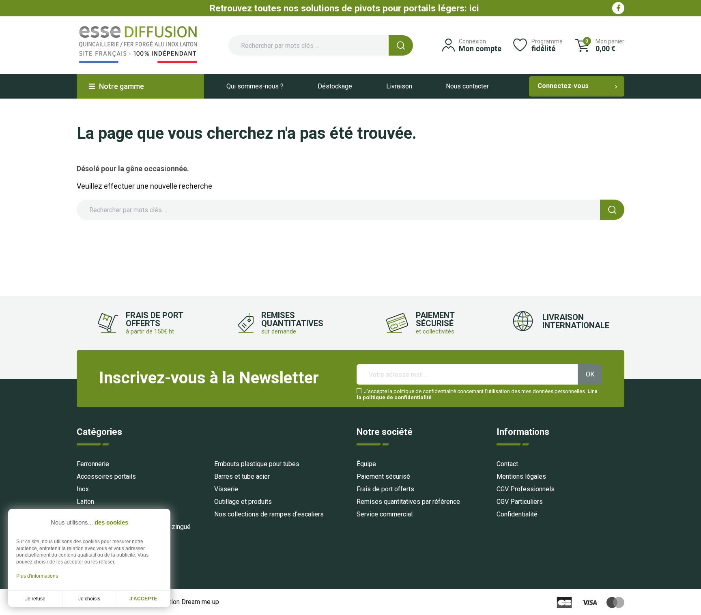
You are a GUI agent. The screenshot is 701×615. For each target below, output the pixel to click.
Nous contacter (467, 86)
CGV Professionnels (526, 489)
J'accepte (143, 599)
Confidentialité (517, 514)
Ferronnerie (93, 464)
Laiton (85, 501)
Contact (507, 464)
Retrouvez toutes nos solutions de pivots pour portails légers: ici (344, 8)
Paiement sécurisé (383, 476)
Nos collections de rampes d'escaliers (269, 514)
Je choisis (89, 599)
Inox (83, 489)
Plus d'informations (37, 576)
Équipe (366, 464)
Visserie (226, 489)
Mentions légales (521, 476)
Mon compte (480, 48)
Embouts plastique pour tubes (256, 464)
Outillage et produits (243, 501)
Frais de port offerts (385, 489)
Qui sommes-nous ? (255, 86)
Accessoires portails (106, 476)
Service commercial (385, 514)
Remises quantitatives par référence (408, 501)
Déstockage (335, 86)
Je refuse (35, 599)
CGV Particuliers (520, 501)
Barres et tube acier (242, 476)
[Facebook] (618, 8)
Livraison (399, 86)
